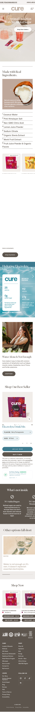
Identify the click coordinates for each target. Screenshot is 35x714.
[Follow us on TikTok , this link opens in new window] (29, 678)
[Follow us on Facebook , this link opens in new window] (25, 678)
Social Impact (6, 682)
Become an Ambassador (9, 653)
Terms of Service (6, 692)
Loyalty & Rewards (7, 646)
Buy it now (17, 454)
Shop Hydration (10, 255)
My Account (5, 668)
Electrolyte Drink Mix (9, 173)
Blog (3, 684)
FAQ (3, 689)
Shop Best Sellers (22, 29)
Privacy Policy (6, 694)
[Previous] (3, 424)
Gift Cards (5, 651)
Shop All (20, 646)
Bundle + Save (22, 658)
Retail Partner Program (8, 658)
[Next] (32, 424)
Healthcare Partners (7, 656)
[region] (17, 553)
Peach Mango (28, 175)
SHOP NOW (9, 374)
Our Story (5, 676)
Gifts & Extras (22, 661)
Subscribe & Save (11, 179)
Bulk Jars (21, 656)
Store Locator (6, 663)
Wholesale (5, 661)
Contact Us (5, 666)
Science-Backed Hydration (6, 679)
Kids (19, 651)
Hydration (21, 648)
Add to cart (11, 183)
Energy (20, 653)
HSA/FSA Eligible (23, 663)
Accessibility (5, 697)
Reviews (4, 687)
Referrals (4, 648)
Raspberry (8, 175)
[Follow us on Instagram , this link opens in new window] (20, 678)
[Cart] (32, 9)
